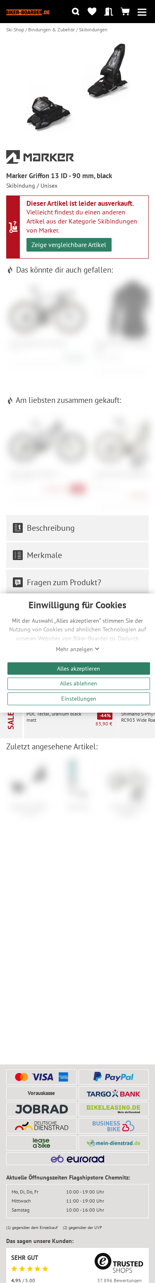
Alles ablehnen (78, 683)
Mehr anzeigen (75, 649)
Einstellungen (78, 698)
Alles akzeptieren (78, 668)
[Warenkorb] (125, 12)
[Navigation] (142, 12)
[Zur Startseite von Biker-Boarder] (28, 11)
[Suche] (75, 12)
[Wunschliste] (92, 12)
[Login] (108, 12)
